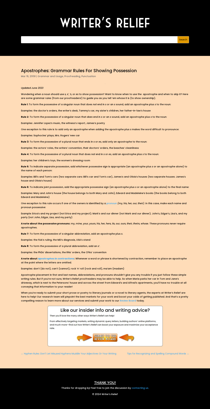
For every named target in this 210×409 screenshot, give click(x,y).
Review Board (128, 300)
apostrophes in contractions (56, 258)
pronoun (111, 203)
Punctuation (88, 76)
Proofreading (72, 76)
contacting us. (140, 388)
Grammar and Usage (50, 76)
